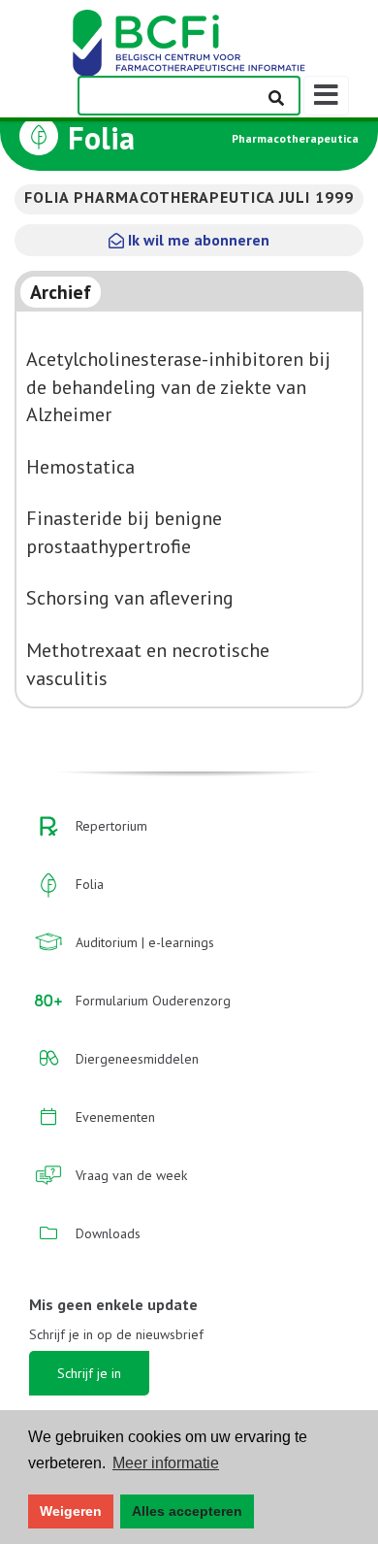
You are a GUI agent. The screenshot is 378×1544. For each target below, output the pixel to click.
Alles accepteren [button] (187, 1511)
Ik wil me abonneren (196, 239)
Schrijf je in (89, 1373)
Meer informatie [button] (165, 1463)
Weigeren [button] (71, 1511)
